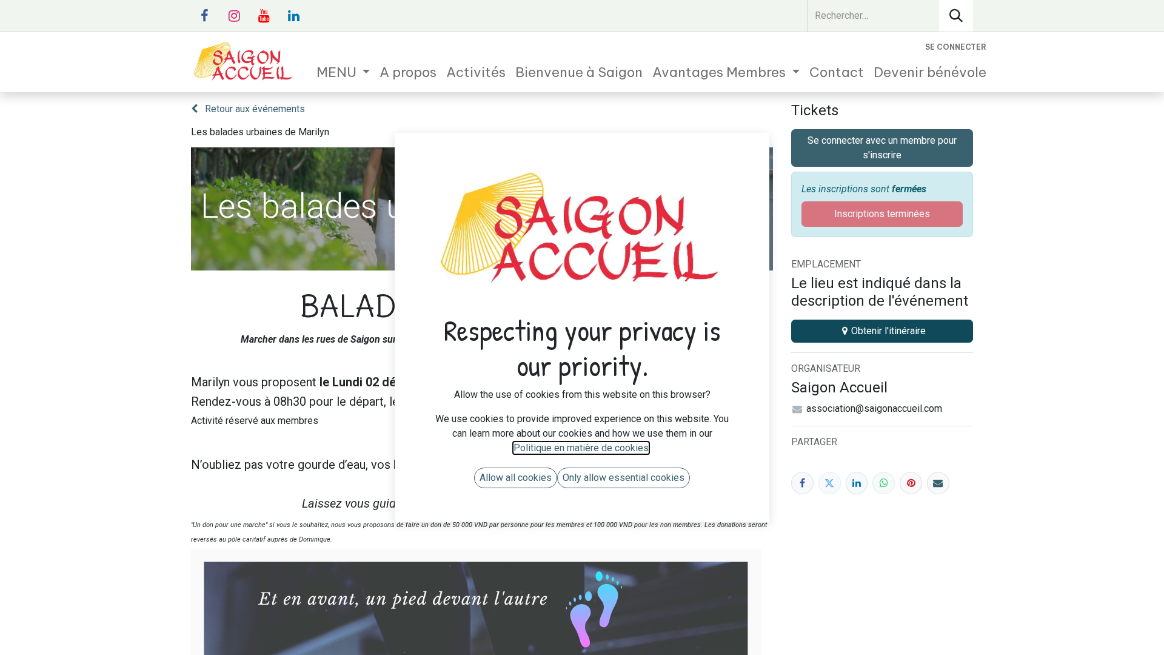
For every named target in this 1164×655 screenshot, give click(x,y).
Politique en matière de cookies (581, 448)
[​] (204, 15)
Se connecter (955, 47)
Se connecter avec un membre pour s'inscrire (882, 148)
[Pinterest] (911, 483)
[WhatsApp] (883, 483)
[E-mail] (938, 483)
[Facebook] (802, 483)
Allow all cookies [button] (516, 477)
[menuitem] (343, 72)
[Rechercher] (956, 16)
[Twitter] (829, 483)
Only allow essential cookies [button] (623, 477)
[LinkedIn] (857, 483)
